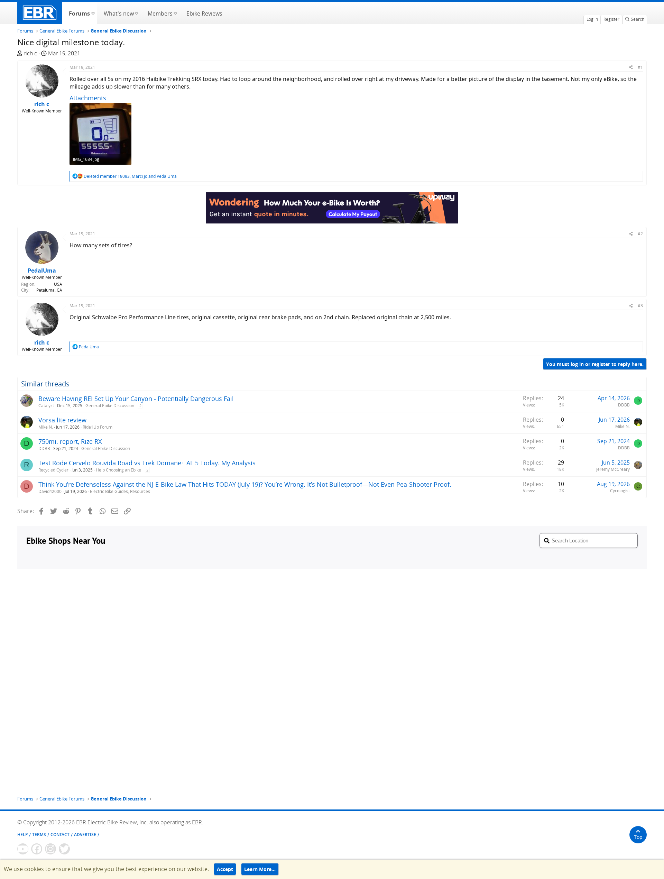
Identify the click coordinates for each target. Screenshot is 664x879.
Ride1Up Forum (97, 427)
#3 (640, 306)
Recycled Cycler (53, 470)
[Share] (631, 67)
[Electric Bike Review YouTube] (22, 848)
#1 (640, 67)
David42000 (50, 491)
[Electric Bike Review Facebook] (36, 848)
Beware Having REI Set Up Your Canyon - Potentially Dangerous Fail (136, 398)
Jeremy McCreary (613, 469)
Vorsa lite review (62, 420)
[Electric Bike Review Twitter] (64, 848)
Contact (60, 834)
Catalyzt (46, 406)
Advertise (85, 834)
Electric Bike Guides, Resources (120, 491)
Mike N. (45, 427)
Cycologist (620, 491)
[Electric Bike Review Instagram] (50, 848)
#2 (640, 234)
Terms (39, 834)
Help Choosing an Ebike (118, 470)
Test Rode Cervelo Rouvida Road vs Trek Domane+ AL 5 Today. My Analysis (147, 463)
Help (22, 834)
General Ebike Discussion (109, 406)
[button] (93, 13)
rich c (30, 53)
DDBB (624, 405)
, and (130, 176)
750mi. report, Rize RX (70, 441)
